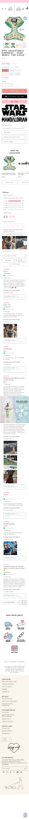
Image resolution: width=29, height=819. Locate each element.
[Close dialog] (27, 396)
